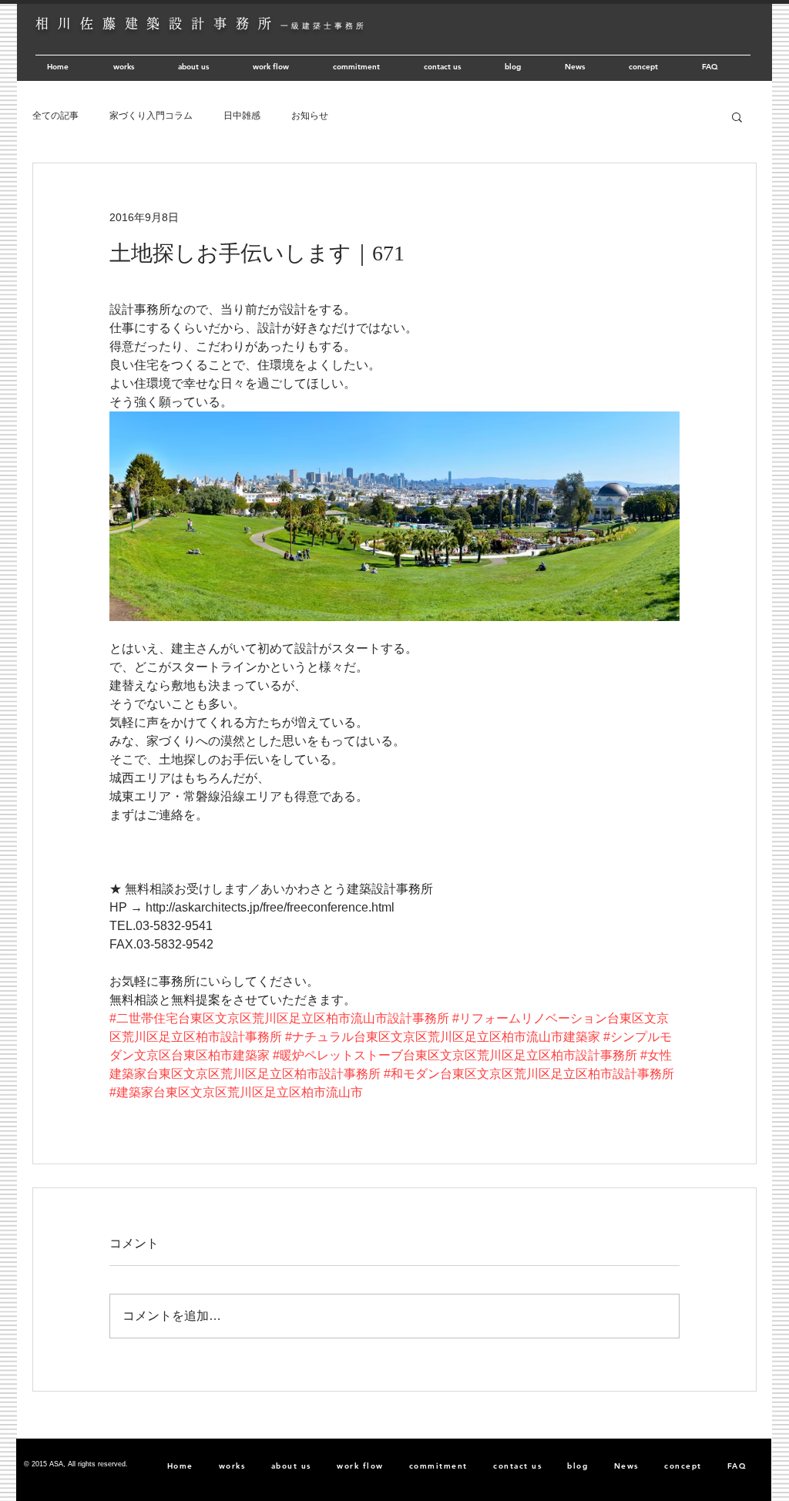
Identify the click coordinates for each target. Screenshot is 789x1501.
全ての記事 (55, 115)
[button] (737, 116)
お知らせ (309, 115)
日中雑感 (241, 115)
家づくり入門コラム (151, 115)
